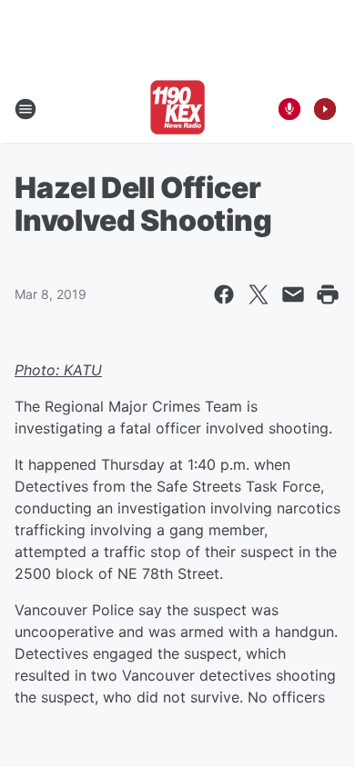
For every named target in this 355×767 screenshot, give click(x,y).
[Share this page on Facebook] (224, 294)
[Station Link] (177, 109)
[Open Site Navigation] (25, 109)
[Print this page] (327, 294)
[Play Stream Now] (325, 109)
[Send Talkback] (289, 109)
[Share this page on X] (258, 294)
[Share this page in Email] (293, 294)
